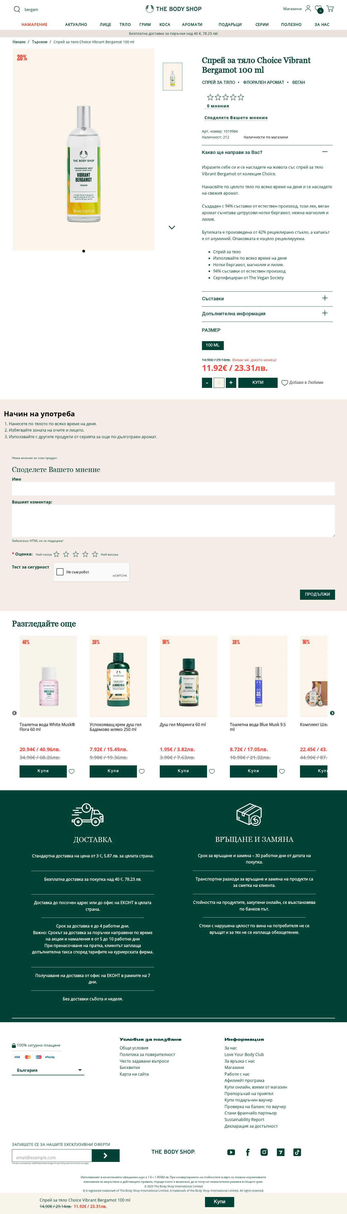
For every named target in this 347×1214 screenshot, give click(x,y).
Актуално (76, 24)
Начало (19, 42)
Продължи (317, 594)
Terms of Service (77, 1163)
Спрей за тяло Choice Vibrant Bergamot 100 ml (94, 41)
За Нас (322, 24)
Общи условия (134, 1048)
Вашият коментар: (32, 502)
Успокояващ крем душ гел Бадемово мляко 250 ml (115, 727)
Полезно (291, 24)
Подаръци (230, 24)
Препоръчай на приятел (249, 1093)
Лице (105, 24)
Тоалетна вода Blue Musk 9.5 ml (258, 727)
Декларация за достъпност (251, 1126)
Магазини (234, 1067)
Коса (165, 24)
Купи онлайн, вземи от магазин (256, 1087)
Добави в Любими (306, 382)
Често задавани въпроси (144, 1061)
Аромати (192, 24)
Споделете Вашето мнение (236, 117)
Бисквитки (130, 1067)
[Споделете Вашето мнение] (224, 97)
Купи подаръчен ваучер (249, 1100)
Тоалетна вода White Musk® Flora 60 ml (47, 727)
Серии (262, 24)
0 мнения (218, 106)
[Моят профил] (308, 10)
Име (16, 479)
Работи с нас (237, 1074)
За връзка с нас (240, 1061)
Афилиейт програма (244, 1080)
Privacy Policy (60, 1163)
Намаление (35, 24)
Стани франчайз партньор (251, 1113)
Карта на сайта (134, 1074)
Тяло (125, 24)
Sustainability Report (244, 1119)
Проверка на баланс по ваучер (255, 1106)
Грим (145, 24)
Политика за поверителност (147, 1054)
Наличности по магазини (266, 137)
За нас (231, 1048)
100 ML (213, 345)
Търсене (40, 42)
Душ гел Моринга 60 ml (183, 724)
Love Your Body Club (244, 1054)
